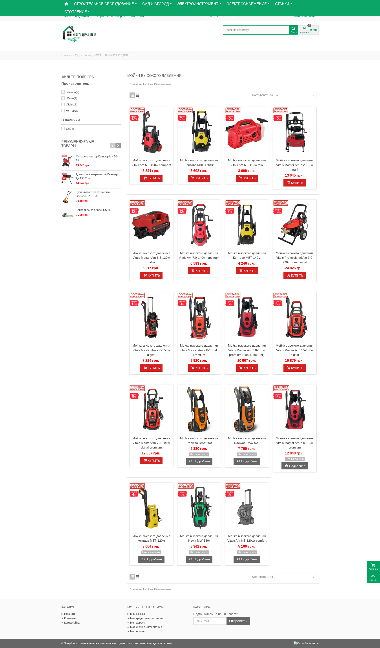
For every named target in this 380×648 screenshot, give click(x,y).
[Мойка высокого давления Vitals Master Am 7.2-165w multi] (295, 132)
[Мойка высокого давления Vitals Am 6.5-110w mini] (247, 132)
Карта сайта (70, 622)
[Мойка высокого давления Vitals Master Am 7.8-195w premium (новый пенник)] (247, 317)
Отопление (75, 12)
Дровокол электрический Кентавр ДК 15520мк (97, 176)
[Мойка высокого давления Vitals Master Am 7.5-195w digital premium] (151, 410)
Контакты (137, 16)
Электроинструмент (197, 4)
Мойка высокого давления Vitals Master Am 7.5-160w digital (295, 350)
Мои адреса (136, 622)
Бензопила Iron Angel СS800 (93, 210)
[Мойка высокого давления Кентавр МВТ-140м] (247, 224)
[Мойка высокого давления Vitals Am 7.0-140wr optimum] (199, 224)
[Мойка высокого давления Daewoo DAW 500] (199, 410)
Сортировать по (262, 95)
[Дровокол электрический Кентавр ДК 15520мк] (67, 179)
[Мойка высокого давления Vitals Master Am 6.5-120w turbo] (151, 224)
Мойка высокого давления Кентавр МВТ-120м (151, 538)
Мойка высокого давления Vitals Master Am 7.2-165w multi (295, 165)
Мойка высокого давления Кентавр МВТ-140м (247, 255)
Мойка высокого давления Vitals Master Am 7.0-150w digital (151, 350)
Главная (66, 55)
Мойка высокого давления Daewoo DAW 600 (247, 440)
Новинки (68, 613)
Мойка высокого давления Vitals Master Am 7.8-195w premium (295, 442)
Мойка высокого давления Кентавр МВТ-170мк (199, 163)
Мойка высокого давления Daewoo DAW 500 (199, 440)
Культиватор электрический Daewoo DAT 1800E (93, 194)
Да (70, 128)
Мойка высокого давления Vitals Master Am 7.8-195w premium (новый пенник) (247, 350)
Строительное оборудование (104, 4)
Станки (282, 4)
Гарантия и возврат (111, 16)
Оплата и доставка (77, 16)
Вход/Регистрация (305, 15)
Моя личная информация (144, 627)
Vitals (71, 104)
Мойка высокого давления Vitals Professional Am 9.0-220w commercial (295, 257)
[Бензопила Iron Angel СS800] (67, 215)
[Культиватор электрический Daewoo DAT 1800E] (67, 197)
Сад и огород (83, 55)
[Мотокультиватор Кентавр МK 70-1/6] (67, 162)
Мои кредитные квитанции (145, 618)
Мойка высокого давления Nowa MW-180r (199, 538)
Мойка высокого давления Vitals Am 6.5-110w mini (247, 163)
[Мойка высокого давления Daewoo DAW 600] (247, 410)
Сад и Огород (155, 4)
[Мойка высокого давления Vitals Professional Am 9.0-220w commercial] (295, 224)
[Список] (137, 95)
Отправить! (238, 621)
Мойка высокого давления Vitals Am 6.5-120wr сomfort (247, 538)
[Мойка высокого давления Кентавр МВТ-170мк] (199, 132)
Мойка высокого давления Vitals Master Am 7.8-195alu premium (199, 350)
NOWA (71, 98)
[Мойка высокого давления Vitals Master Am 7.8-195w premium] (295, 410)
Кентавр (72, 110)
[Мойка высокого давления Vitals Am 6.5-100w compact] (151, 132)
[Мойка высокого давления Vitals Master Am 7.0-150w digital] (151, 317)
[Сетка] (132, 95)
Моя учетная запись (145, 607)
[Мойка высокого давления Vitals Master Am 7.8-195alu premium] (199, 317)
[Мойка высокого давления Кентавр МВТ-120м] (151, 507)
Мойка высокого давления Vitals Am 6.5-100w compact (151, 163)
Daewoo (72, 92)
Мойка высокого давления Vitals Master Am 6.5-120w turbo (151, 257)
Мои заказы (136, 613)
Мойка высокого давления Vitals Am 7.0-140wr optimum (199, 255)
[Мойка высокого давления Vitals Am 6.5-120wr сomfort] (247, 507)
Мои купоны (136, 631)
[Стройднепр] (79, 34)
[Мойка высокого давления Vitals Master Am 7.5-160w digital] (295, 317)
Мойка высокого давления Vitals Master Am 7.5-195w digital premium (151, 442)
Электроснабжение (247, 4)
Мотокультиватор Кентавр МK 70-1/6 (97, 158)
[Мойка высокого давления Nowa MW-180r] (199, 507)
